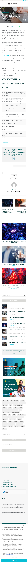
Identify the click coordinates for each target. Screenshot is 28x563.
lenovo (14, 414)
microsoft (15, 416)
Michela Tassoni (14, 191)
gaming (11, 409)
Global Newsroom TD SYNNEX (9, 486)
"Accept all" (10, 541)
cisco (4, 402)
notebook (21, 416)
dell (10, 405)
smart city (5, 423)
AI (3, 400)
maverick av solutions (6, 416)
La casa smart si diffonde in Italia (14, 264)
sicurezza (21, 421)
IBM (3, 412)
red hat (14, 175)
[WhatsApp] (26, 20)
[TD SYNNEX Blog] (13, 4)
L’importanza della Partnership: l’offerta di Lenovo (7, 211)
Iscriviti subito (5, 55)
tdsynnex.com (17, 516)
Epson (10, 407)
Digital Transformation (18, 405)
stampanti (10, 426)
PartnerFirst (5, 476)
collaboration (14, 402)
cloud (8, 402)
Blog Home (5, 474)
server (15, 421)
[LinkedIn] (26, 19)
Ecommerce (5, 478)
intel (8, 412)
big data (22, 400)
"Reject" (4, 551)
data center (5, 405)
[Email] (24, 19)
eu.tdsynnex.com (11, 516)
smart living (11, 423)
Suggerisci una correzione (20, 165)
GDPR (16, 409)
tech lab (4, 428)
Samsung (4, 421)
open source (5, 419)
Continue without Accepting (22, 525)
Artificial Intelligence (14, 400)
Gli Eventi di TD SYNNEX (8, 484)
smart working (19, 423)
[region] (14, 543)
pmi (14, 419)
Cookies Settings (14, 467)
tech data (22, 426)
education (4, 407)
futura (20, 407)
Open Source (5, 12)
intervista (4, 414)
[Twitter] (24, 20)
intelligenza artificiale (15, 412)
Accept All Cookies (14, 560)
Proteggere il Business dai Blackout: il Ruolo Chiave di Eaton (14, 286)
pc (10, 419)
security (10, 421)
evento (15, 407)
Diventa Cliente (6, 480)
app (7, 400)
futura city (5, 409)
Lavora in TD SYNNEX (7, 482)
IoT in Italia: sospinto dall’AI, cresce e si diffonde (14, 242)
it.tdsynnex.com (5, 516)
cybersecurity (22, 402)
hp (20, 409)
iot (9, 414)
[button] (25, 3)
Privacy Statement (5, 467)
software (4, 426)
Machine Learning (21, 414)
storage (16, 426)
